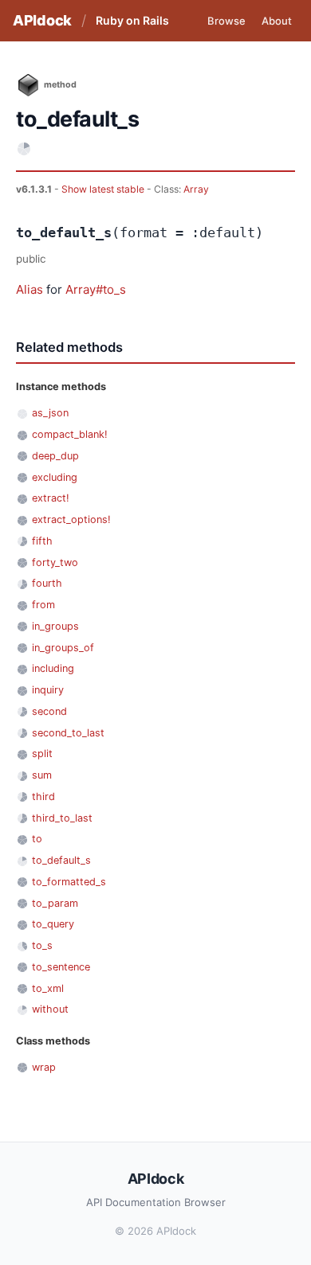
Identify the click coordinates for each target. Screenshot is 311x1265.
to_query (53, 924)
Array (196, 189)
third (43, 796)
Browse (226, 20)
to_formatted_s (69, 882)
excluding (54, 477)
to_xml (48, 988)
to (37, 839)
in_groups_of (63, 648)
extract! (50, 498)
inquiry (48, 690)
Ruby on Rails (132, 20)
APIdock (42, 20)
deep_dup (55, 456)
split (42, 753)
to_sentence (61, 967)
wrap (44, 1067)
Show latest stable (104, 189)
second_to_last (68, 733)
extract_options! (71, 519)
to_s (42, 945)
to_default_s (61, 860)
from (43, 605)
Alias (29, 289)
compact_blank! (70, 434)
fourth (47, 583)
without (50, 1009)
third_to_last (62, 818)
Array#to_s (95, 289)
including (53, 668)
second (49, 711)
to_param (55, 903)
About (277, 20)
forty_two (55, 562)
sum (42, 775)
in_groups (55, 626)
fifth (42, 541)
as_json (50, 413)
